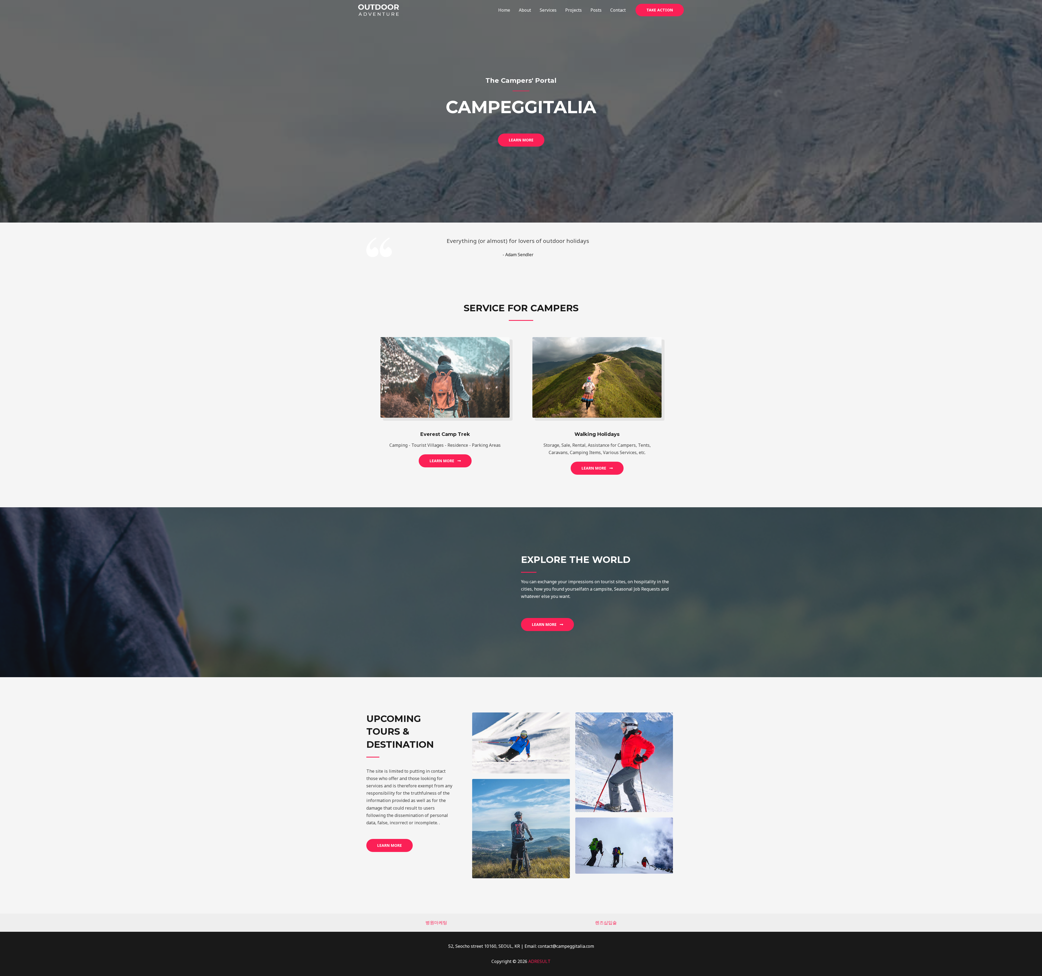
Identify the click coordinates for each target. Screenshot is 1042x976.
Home (504, 10)
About (525, 10)
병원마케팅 (436, 923)
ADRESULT (539, 961)
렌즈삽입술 (606, 923)
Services (548, 10)
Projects (573, 10)
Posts (596, 10)
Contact (618, 10)
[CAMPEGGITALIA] (378, 9)
